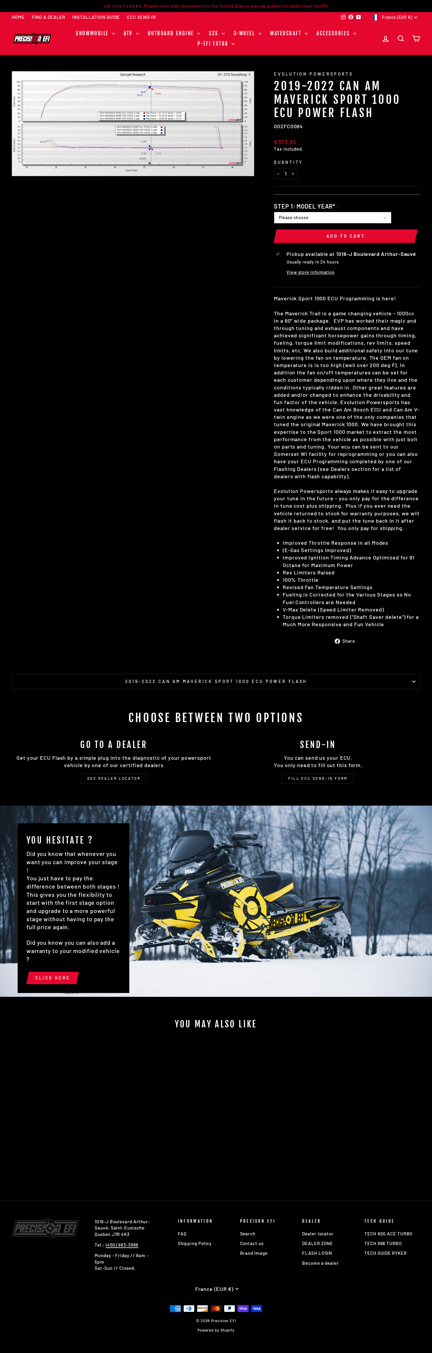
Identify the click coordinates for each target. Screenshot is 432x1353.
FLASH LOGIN (317, 1253)
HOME (18, 17)
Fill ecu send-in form (318, 778)
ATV (129, 33)
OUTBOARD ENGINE (172, 33)
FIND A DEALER (49, 17)
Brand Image (254, 1253)
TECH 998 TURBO (383, 1243)
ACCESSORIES (334, 33)
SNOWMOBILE (93, 33)
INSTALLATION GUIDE (96, 17)
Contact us (252, 1243)
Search (247, 1233)
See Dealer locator (114, 778)
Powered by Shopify (216, 1330)
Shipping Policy (195, 1243)
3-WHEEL (245, 33)
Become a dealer (320, 1263)
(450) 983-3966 (122, 1244)
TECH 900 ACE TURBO (388, 1233)
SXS (214, 33)
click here (52, 977)
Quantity (288, 162)
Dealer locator (318, 1233)
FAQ (182, 1233)
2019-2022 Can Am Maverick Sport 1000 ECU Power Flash (216, 681)
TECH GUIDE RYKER (385, 1253)
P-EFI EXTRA (213, 44)
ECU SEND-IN (141, 17)
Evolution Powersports (313, 73)
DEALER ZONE (317, 1243)
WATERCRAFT (286, 33)
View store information (311, 272)
